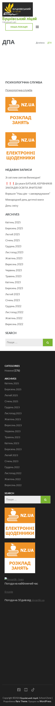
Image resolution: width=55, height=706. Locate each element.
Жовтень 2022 (13, 318)
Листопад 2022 (14, 312)
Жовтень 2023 (13, 258)
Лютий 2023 (12, 294)
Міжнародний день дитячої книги (24, 199)
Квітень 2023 (13, 282)
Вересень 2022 (14, 324)
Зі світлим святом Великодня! (22, 177)
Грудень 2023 (13, 246)
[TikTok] (33, 690)
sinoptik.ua (37, 600)
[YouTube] (26, 690)
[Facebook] (18, 690)
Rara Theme (21, 701)
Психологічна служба (18, 90)
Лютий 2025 (12, 234)
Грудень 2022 (13, 306)
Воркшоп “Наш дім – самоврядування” (27, 193)
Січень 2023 (12, 300)
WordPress (45, 701)
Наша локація (19, 26)
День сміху (11, 205)
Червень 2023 (13, 270)
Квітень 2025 (13, 222)
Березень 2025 (14, 228)
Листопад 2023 (14, 252)
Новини (9, 370)
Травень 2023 (13, 276)
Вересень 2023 (14, 264)
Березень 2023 (14, 288)
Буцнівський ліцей (19, 18)
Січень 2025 (12, 240)
